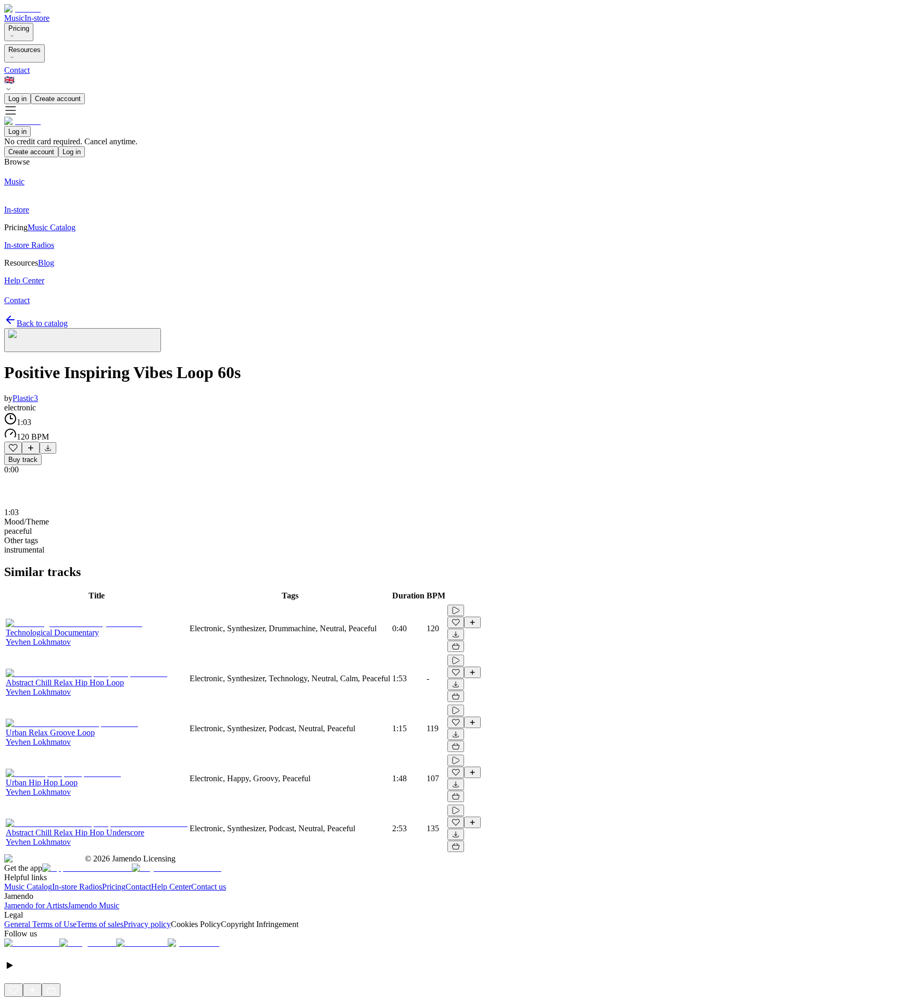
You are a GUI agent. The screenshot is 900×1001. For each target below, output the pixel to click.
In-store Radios (77, 886)
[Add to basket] (455, 646)
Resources (24, 50)
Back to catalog (42, 323)
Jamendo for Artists (36, 905)
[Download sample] (48, 448)
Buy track (23, 460)
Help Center (171, 886)
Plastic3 (25, 398)
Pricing (18, 28)
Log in (17, 99)
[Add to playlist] (31, 448)
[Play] (82, 340)
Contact (17, 70)
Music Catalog (28, 886)
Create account (58, 99)
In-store (36, 18)
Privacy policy (147, 924)
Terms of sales (100, 924)
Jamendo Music (93, 905)
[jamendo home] (22, 8)
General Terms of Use (40, 924)
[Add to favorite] (13, 448)
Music (14, 18)
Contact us (208, 886)
